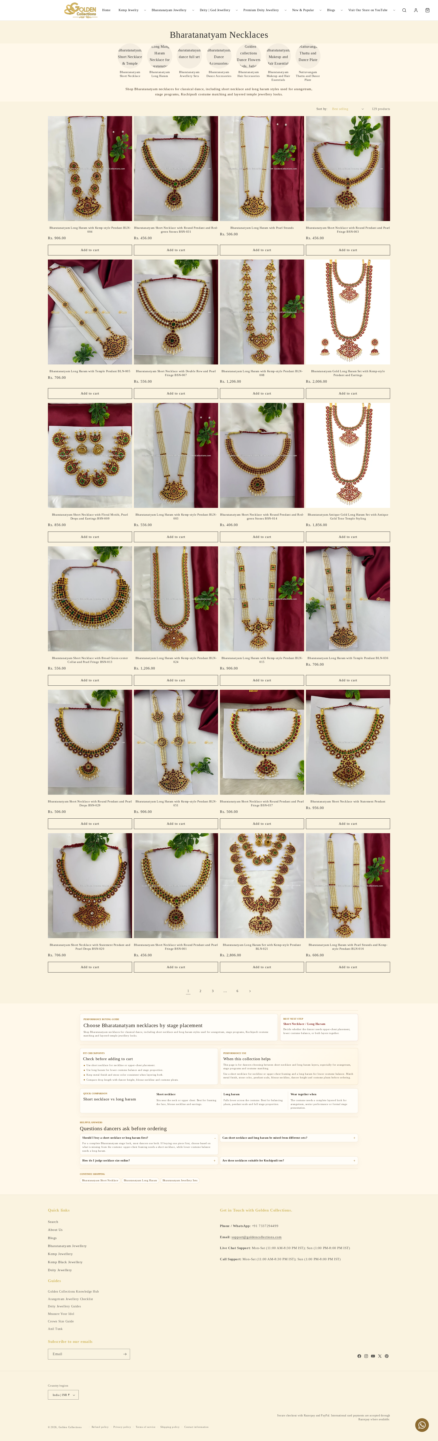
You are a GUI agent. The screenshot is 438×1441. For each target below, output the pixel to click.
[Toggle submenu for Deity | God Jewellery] (236, 10)
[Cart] (427, 10)
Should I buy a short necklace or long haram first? (115, 1137)
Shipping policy (170, 1427)
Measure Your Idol (61, 1314)
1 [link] (188, 991)
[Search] (404, 10)
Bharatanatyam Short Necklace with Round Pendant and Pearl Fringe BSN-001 (176, 946)
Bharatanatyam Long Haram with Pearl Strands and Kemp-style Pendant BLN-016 (348, 946)
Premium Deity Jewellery (261, 10)
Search (53, 1221)
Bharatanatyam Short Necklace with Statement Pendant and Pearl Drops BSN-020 (90, 946)
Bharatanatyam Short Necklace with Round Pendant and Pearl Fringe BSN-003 (348, 229)
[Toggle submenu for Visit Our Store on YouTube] (394, 10)
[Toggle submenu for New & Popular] (320, 10)
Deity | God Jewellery (215, 10)
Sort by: (322, 109)
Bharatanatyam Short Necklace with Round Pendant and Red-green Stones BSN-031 (176, 229)
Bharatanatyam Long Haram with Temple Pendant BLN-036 (348, 658)
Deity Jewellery (60, 1270)
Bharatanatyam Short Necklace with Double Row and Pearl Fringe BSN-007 (176, 373)
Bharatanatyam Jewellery (169, 10)
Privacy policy (122, 1427)
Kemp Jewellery (60, 1253)
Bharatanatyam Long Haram (140, 1180)
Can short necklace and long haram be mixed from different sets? (265, 1137)
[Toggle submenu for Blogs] (341, 10)
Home (106, 10)
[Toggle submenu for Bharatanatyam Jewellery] (193, 10)
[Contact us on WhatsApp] (422, 1425)
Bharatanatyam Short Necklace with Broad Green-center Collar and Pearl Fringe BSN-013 (90, 660)
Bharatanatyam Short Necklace (100, 1180)
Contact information (196, 1427)
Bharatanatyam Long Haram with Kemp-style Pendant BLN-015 (262, 660)
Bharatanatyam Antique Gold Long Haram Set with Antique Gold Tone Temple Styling (348, 516)
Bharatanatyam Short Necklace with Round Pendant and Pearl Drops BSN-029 (90, 803)
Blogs (331, 10)
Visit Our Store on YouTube (368, 10)
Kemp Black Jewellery (65, 1262)
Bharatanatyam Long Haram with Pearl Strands (262, 227)
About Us (55, 1229)
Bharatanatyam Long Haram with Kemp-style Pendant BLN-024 (176, 660)
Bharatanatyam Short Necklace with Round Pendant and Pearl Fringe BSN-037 (262, 803)
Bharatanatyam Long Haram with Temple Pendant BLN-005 (90, 371)
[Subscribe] (125, 1354)
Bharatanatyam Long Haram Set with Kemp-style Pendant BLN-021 (262, 946)
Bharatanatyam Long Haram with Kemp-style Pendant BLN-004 (90, 229)
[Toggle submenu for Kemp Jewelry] (145, 10)
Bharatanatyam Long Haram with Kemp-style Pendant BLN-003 (176, 516)
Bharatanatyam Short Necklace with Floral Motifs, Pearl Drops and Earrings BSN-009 (90, 516)
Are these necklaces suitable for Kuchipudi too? (253, 1160)
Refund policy (100, 1427)
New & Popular (303, 10)
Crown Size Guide (61, 1321)
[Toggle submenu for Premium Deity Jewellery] (285, 10)
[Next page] (250, 991)
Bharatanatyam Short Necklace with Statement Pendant (348, 801)
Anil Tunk (55, 1329)
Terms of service (146, 1427)
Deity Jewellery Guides (64, 1306)
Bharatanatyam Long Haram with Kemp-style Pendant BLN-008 (262, 373)
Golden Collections (70, 1427)
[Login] (416, 10)
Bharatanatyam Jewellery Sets (180, 1180)
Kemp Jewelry (128, 10)
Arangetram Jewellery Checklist (70, 1299)
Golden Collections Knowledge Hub (73, 1291)
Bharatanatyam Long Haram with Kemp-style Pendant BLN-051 (176, 803)
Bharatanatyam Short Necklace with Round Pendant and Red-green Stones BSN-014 (262, 516)
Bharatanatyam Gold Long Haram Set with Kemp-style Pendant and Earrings (348, 373)
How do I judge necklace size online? (106, 1160)
